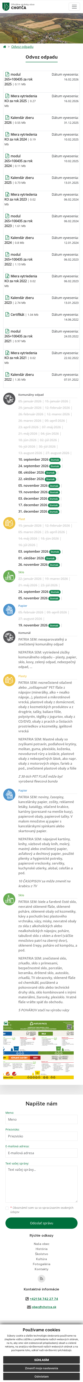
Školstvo (41, 1254)
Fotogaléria (41, 1264)
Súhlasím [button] (41, 1360)
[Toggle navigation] (74, 7)
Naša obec (41, 1244)
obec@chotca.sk (44, 1307)
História (42, 1249)
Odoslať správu (41, 1223)
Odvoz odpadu (22, 46)
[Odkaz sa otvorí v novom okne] (41, 1279)
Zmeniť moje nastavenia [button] (41, 1368)
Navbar (10, 6)
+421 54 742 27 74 (44, 1299)
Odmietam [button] (41, 1376)
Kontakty (41, 1269)
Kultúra (41, 1259)
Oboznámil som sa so (42, 1210)
